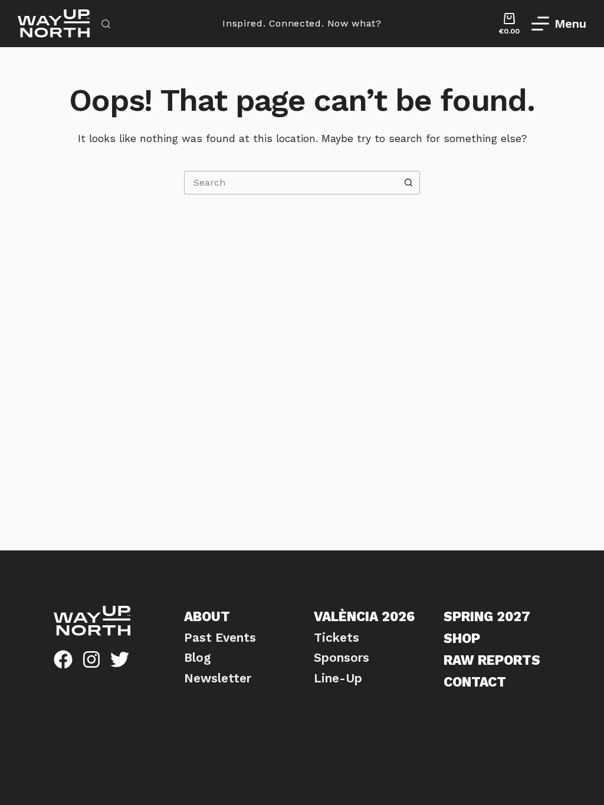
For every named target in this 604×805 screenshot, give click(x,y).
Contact (475, 681)
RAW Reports (492, 660)
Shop (462, 638)
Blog (197, 658)
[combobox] (291, 182)
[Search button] (408, 182)
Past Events (220, 638)
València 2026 (364, 616)
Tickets (336, 638)
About (207, 616)
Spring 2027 (487, 616)
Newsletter (217, 678)
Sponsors (341, 658)
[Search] (105, 23)
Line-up (338, 678)
